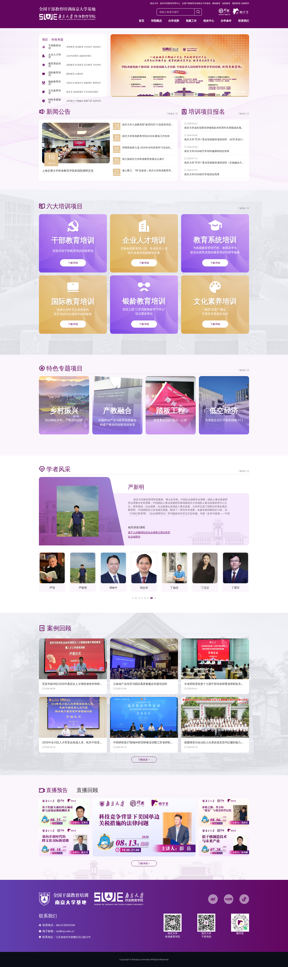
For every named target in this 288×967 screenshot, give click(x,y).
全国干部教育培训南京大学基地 (196, 3)
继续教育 (216, 3)
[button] (231, 91)
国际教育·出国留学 (240, 3)
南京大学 (154, 3)
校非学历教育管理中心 (170, 3)
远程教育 (226, 3)
